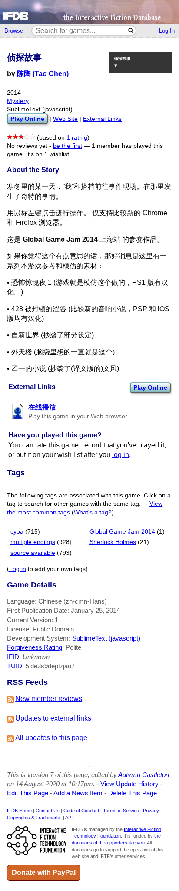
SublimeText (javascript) (106, 638)
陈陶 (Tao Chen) (43, 73)
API (69, 817)
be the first (67, 146)
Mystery (18, 101)
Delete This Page (132, 793)
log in (120, 454)
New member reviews (48, 698)
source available (32, 553)
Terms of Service (121, 810)
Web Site (65, 119)
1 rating (76, 137)
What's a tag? (93, 512)
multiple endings (32, 542)
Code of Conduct (81, 810)
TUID (14, 666)
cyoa (16, 531)
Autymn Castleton (143, 774)
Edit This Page (27, 793)
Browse (13, 30)
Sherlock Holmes (113, 542)
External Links (102, 119)
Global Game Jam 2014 (122, 531)
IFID (13, 657)
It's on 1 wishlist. (48, 154)
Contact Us (48, 810)
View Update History (129, 784)
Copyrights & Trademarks (34, 817)
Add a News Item (78, 793)
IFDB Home (19, 810)
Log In (167, 30)
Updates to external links (53, 718)
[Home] (89, 12)
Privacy (151, 810)
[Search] (131, 30)
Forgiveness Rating (34, 647)
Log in (17, 569)
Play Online (150, 387)
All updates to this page (51, 737)
